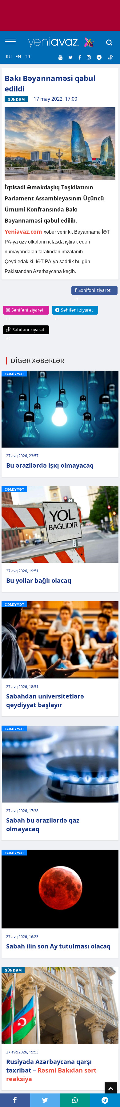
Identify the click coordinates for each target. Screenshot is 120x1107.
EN (18, 56)
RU (9, 56)
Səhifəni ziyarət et (92, 294)
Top (111, 1088)
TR (27, 56)
